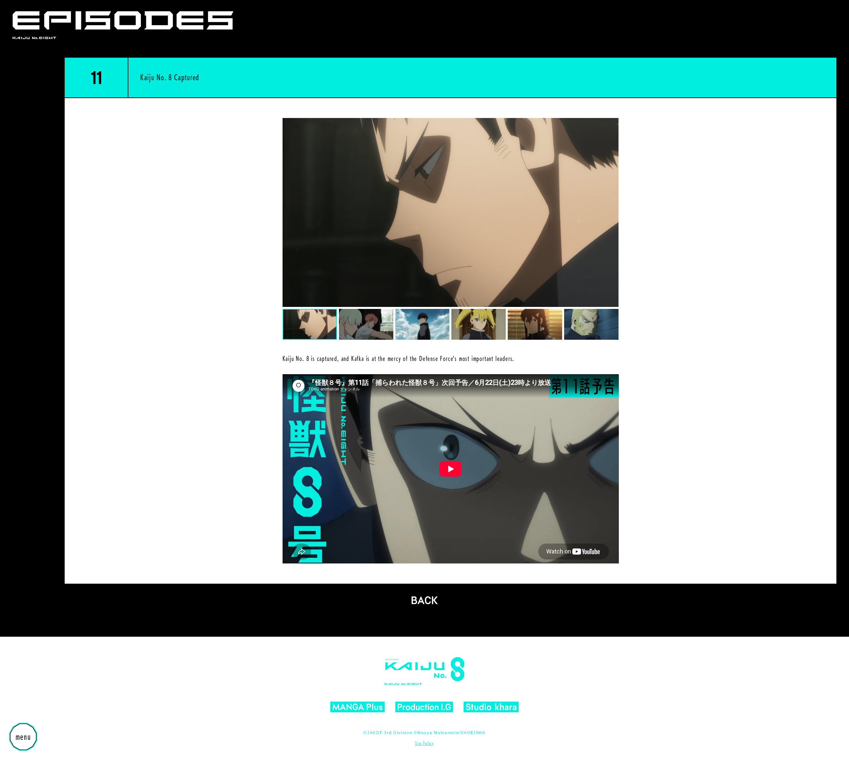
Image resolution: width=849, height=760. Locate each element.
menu (23, 736)
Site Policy (424, 743)
